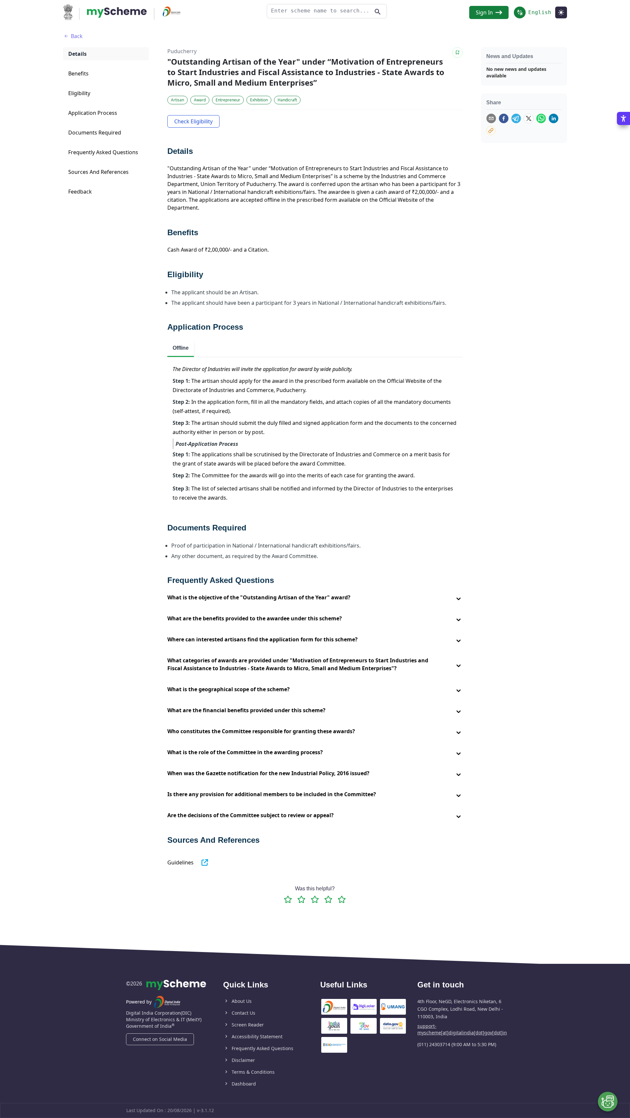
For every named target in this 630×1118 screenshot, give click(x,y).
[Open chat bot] (608, 1101)
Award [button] (200, 100)
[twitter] (529, 118)
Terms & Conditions (253, 1072)
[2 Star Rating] (301, 899)
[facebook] (504, 118)
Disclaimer (243, 1060)
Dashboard (244, 1084)
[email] (491, 118)
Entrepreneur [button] (228, 100)
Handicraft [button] (287, 100)
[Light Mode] (561, 12)
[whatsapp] (541, 118)
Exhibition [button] (259, 100)
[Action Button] (116, 12)
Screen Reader (248, 1025)
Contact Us (243, 1013)
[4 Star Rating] (328, 899)
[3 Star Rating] (315, 899)
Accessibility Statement (257, 1036)
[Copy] (490, 130)
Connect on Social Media (160, 1039)
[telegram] (516, 118)
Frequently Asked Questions (262, 1048)
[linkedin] (553, 118)
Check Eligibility (193, 121)
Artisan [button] (177, 100)
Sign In (484, 12)
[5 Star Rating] (342, 899)
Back (77, 36)
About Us (242, 1001)
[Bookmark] (457, 52)
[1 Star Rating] (288, 899)
